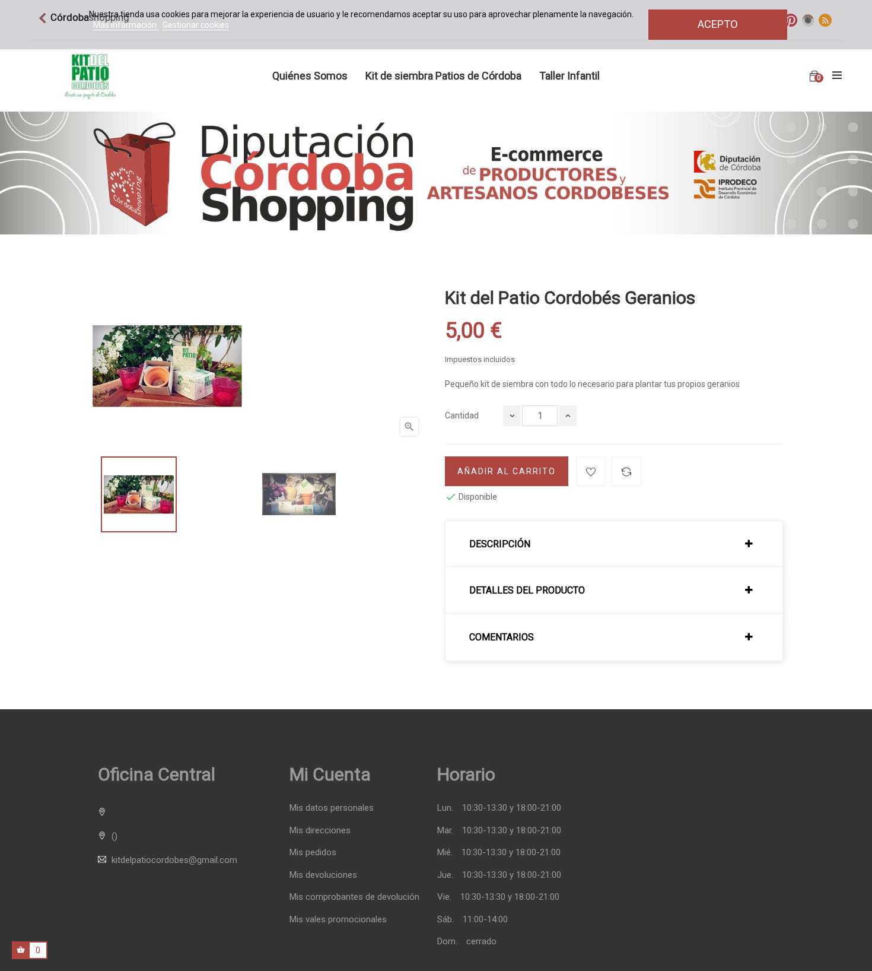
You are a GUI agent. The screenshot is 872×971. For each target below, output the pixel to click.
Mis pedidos (312, 853)
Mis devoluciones (323, 875)
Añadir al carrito (506, 471)
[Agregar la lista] (591, 471)
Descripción (499, 544)
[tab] (614, 544)
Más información (125, 25)
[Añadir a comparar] (626, 471)
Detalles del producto (527, 590)
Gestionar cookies (196, 25)
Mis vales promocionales (338, 920)
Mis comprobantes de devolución (354, 897)
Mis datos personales (331, 808)
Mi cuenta (330, 774)
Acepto (718, 24)
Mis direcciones (320, 831)
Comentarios (501, 637)
